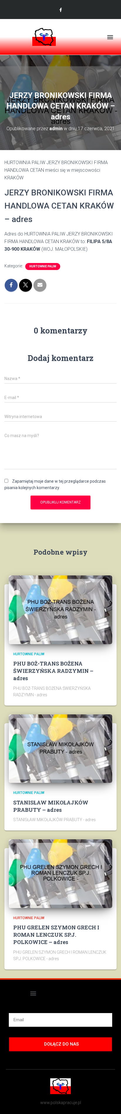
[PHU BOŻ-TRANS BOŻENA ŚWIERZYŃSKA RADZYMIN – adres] (60, 609)
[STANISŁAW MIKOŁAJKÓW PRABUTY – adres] (60, 748)
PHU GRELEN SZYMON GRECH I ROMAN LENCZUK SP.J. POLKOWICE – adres (56, 934)
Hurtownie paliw (42, 266)
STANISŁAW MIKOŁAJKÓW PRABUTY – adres (50, 806)
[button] (110, 37)
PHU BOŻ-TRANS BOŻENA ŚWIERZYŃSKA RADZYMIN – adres (53, 671)
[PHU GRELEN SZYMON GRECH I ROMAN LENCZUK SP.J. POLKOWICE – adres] (60, 873)
